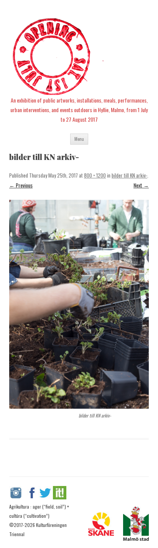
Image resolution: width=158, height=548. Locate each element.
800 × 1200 (95, 175)
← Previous (21, 185)
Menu (79, 139)
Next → (141, 185)
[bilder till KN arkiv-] (79, 304)
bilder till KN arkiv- (129, 175)
